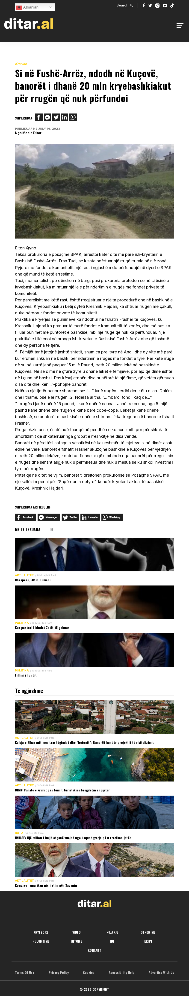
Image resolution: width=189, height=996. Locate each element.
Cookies (88, 972)
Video (76, 932)
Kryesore (40, 932)
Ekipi (148, 941)
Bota (19, 833)
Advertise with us (161, 972)
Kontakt (94, 950)
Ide (51, 529)
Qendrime (148, 932)
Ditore (76, 941)
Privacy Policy (59, 972)
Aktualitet (24, 575)
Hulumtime (41, 941)
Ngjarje (112, 932)
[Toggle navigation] (181, 25)
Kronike (21, 64)
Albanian (30, 7)
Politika (22, 623)
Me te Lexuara (27, 529)
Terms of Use (24, 972)
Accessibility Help (121, 972)
